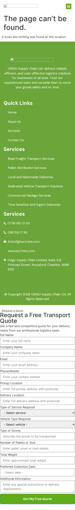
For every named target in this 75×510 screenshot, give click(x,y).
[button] (68, 6)
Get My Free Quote (37, 499)
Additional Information (15, 478)
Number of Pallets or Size (17, 442)
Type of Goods (10, 430)
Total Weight (8, 454)
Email (3, 359)
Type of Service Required (17, 407)
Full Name (6, 334)
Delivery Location (12, 395)
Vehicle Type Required (15, 418)
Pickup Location (11, 383)
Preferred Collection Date (17, 466)
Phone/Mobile (9, 371)
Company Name (11, 347)
